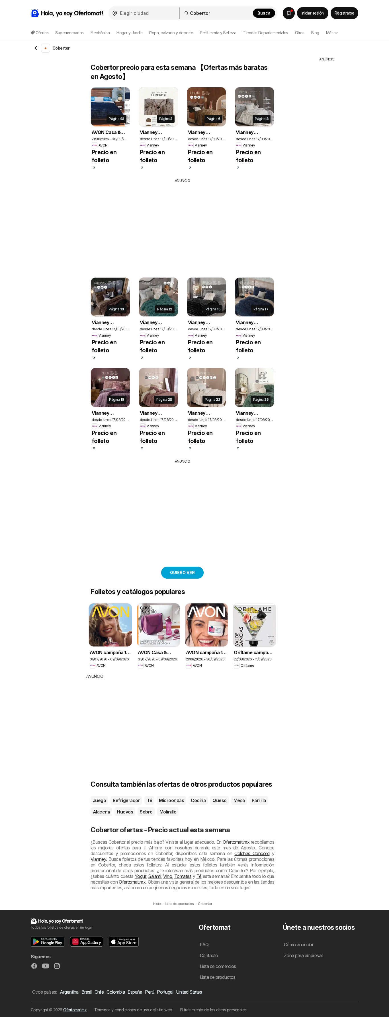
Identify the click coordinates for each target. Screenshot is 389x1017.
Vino (167, 876)
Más (329, 32)
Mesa (239, 800)
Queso (219, 800)
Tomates (182, 876)
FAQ (204, 944)
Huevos (125, 812)
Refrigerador (126, 800)
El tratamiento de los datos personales (213, 1009)
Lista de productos (218, 977)
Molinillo (167, 812)
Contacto (209, 955)
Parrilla (259, 800)
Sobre (146, 812)
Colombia (116, 992)
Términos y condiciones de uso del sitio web (133, 1009)
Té (149, 800)
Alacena (101, 812)
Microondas (171, 800)
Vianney (98, 859)
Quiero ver (182, 572)
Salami (154, 876)
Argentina (69, 992)
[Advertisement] (193, 226)
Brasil (86, 992)
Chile (99, 992)
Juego (99, 800)
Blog (315, 32)
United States (189, 992)
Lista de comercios (218, 966)
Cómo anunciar (298, 944)
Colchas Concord (251, 853)
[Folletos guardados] (289, 13)
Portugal (165, 992)
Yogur (140, 876)
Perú (149, 992)
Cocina (198, 800)
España (135, 992)
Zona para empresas (304, 955)
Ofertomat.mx (236, 842)
